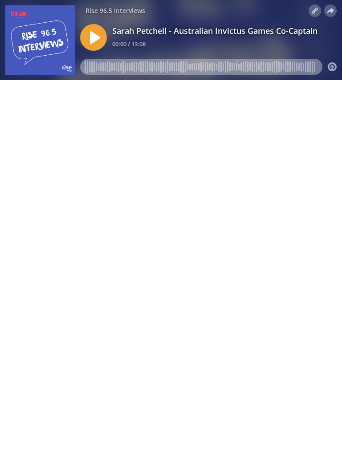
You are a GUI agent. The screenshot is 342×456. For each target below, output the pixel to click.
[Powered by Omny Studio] (332, 66)
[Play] (93, 37)
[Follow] (315, 10)
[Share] (330, 10)
